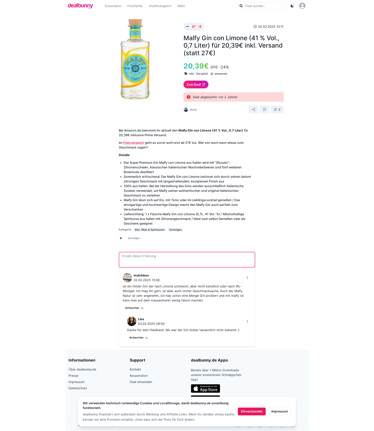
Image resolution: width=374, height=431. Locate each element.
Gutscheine (113, 6)
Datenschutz (78, 388)
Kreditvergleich (160, 6)
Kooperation (139, 376)
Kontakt (135, 369)
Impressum (279, 411)
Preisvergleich (133, 143)
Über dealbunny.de (82, 369)
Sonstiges (134, 238)
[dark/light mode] (292, 6)
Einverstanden (252, 411)
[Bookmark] (264, 109)
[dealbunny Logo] (81, 6)
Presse (73, 376)
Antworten (132, 307)
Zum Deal (194, 84)
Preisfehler (135, 6)
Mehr (181, 6)
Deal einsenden (141, 382)
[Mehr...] (247, 278)
